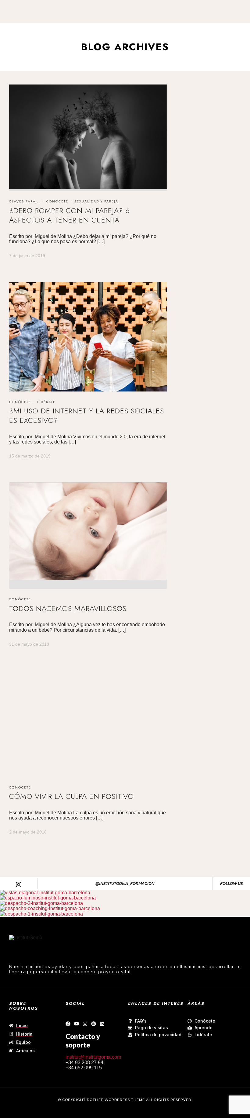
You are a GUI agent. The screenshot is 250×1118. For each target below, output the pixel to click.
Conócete (57, 201)
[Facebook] (68, 1023)
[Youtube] (76, 1023)
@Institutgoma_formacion (125, 883)
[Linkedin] (102, 1023)
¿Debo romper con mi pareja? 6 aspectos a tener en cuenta (69, 215)
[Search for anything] (168, 26)
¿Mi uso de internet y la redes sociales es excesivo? (86, 415)
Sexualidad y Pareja (96, 201)
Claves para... (24, 201)
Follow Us (231, 883)
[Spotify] (93, 1023)
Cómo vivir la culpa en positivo (71, 796)
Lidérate (46, 401)
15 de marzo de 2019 (30, 456)
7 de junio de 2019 (27, 255)
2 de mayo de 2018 (28, 832)
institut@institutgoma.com (93, 1057)
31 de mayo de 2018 (29, 644)
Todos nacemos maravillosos (68, 608)
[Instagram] (85, 1023)
